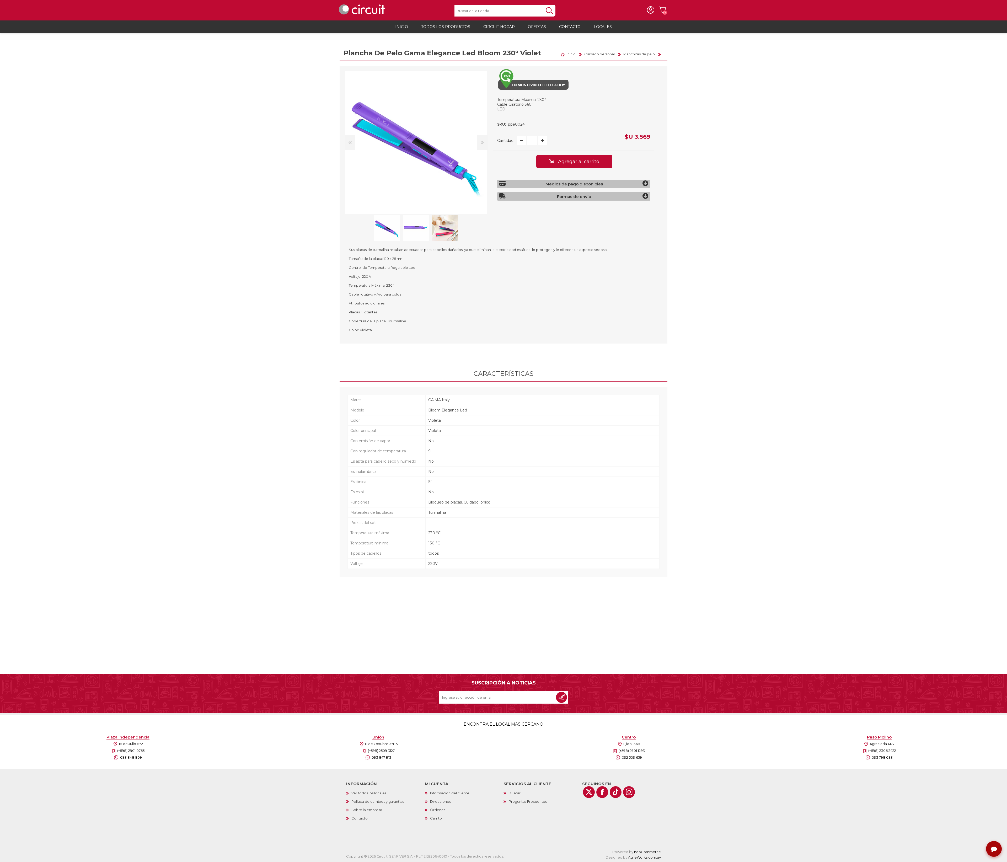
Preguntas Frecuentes (528, 801)
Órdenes (437, 810)
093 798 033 (882, 757)
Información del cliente (449, 793)
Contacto (359, 818)
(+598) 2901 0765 (130, 750)
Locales (603, 26)
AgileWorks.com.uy (644, 857)
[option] (386, 228)
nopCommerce (647, 852)
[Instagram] (629, 792)
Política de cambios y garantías (377, 801)
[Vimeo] (616, 792)
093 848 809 (131, 757)
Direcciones (440, 801)
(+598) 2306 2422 (882, 750)
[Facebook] (602, 792)
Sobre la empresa (366, 810)
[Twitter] (589, 792)
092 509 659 (632, 757)
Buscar (515, 793)
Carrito (662, 10)
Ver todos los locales (368, 793)
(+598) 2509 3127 (381, 750)
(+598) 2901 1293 (632, 750)
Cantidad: (505, 140)
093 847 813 (381, 757)
